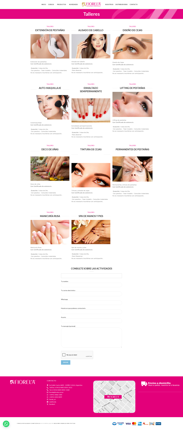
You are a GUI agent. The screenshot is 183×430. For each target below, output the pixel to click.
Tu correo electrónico (68, 290)
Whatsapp (64, 299)
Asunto (63, 317)
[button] (6, 424)
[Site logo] (91, 4)
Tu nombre (64, 281)
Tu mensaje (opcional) (68, 326)
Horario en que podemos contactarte (73, 308)
